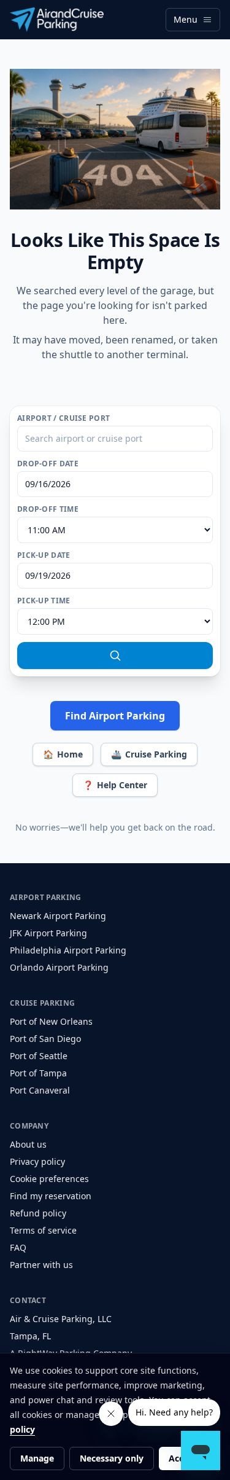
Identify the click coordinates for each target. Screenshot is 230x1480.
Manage (37, 1458)
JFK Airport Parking (48, 933)
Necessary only (112, 1458)
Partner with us (41, 1265)
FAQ (18, 1247)
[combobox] (115, 439)
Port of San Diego (45, 1038)
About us (28, 1144)
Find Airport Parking (115, 715)
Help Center (115, 785)
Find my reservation (50, 1196)
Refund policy (38, 1213)
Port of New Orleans (51, 1021)
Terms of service (43, 1230)
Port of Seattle (38, 1056)
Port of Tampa (38, 1073)
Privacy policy (37, 1161)
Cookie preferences (49, 1178)
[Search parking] (115, 655)
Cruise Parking (149, 754)
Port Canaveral (40, 1090)
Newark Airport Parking (58, 916)
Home (63, 754)
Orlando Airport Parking (59, 967)
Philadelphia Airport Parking (68, 950)
